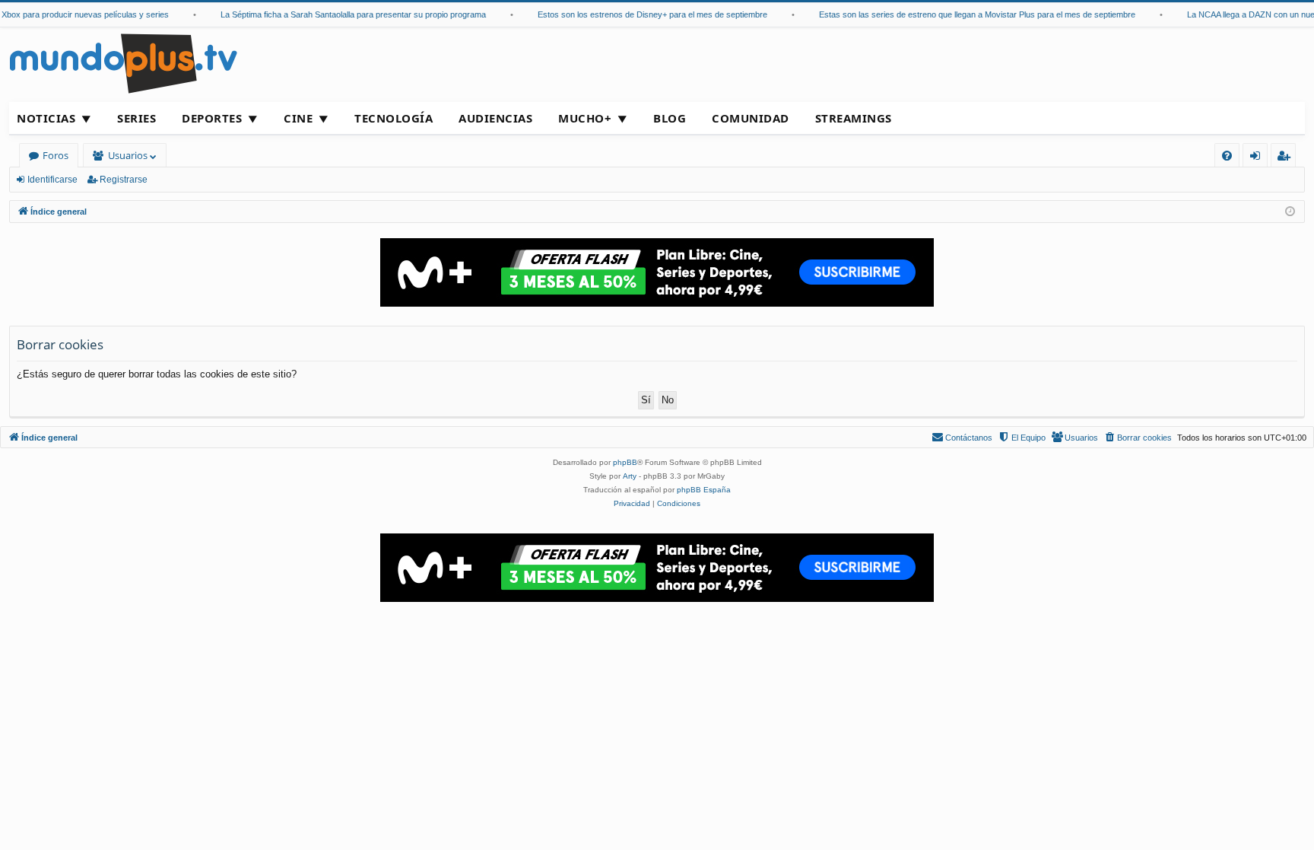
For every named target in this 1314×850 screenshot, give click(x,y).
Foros (55, 155)
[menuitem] (1227, 155)
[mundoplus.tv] (123, 62)
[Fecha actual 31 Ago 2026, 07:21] (1290, 212)
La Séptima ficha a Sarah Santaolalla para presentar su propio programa (345, 14)
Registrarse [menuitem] (1286, 157)
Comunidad (750, 118)
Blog (669, 118)
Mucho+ (584, 118)
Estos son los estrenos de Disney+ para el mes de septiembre (645, 14)
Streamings (853, 118)
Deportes (212, 118)
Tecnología (393, 118)
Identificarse (52, 179)
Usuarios (128, 155)
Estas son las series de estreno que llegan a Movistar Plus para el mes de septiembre (969, 14)
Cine (298, 118)
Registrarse (124, 179)
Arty (629, 476)
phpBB (625, 462)
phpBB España (704, 489)
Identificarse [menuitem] (1258, 157)
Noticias (46, 118)
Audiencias (495, 118)
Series (136, 118)
